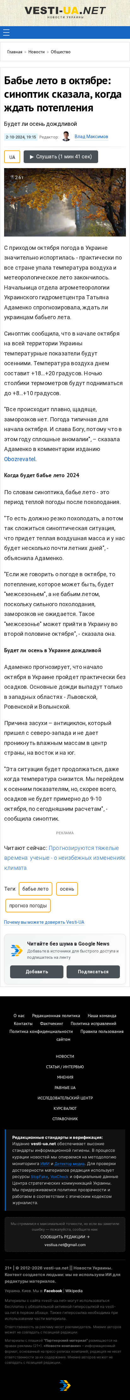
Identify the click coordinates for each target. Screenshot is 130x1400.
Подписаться (93, 971)
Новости (65, 1056)
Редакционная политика (56, 1016)
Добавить (37, 971)
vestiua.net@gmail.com (65, 1244)
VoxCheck (59, 1176)
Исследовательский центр (65, 1098)
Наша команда (102, 1016)
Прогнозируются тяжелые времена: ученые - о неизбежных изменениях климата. (64, 858)
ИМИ (45, 1163)
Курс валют (65, 1108)
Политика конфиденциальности (41, 1031)
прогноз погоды (28, 906)
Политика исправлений (93, 1024)
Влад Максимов (91, 136)
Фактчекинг (51, 1024)
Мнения (65, 1077)
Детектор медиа (70, 1163)
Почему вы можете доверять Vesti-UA (44, 922)
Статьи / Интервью (65, 1067)
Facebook (53, 1290)
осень (67, 889)
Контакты (23, 1024)
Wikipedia (74, 1290)
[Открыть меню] (6, 32)
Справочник (65, 1119)
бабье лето (35, 889)
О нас (19, 1016)
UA (12, 156)
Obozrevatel (19, 459)
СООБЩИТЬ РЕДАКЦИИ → (65, 1236)
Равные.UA (65, 1088)
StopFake (39, 1176)
